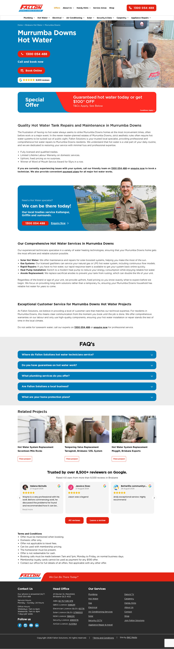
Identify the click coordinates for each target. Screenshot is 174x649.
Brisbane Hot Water (33, 25)
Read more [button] (28, 509)
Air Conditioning (74, 18)
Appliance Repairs (140, 18)
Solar (89, 18)
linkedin (37, 625)
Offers (57, 8)
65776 (81, 609)
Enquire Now (58, 223)
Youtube (31, 625)
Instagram (25, 625)
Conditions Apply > (147, 110)
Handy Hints (82, 8)
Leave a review (97, 520)
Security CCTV (95, 620)
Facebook (20, 625)
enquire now (138, 168)
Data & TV (129, 594)
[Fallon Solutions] (31, 8)
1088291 (71, 605)
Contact (128, 612)
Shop (111, 8)
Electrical (56, 18)
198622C (71, 616)
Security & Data (104, 18)
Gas (90, 603)
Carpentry (121, 18)
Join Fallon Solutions (134, 620)
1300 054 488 (144, 8)
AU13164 (73, 624)
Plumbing (28, 18)
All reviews (74, 520)
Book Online (34, 70)
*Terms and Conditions (103, 638)
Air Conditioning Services (100, 612)
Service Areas (100, 8)
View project (25, 459)
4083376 (74, 620)
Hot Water (43, 18)
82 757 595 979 (65, 601)
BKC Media (132, 637)
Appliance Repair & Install (100, 625)
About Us (67, 8)
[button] (34, 80)
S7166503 (78, 612)
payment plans (71, 171)
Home (20, 25)
